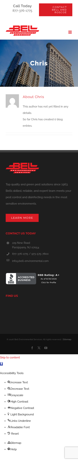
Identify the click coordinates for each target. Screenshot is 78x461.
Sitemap (67, 339)
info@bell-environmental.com (30, 260)
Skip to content (10, 357)
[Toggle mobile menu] (70, 32)
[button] (1, 364)
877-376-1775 (22, 10)
